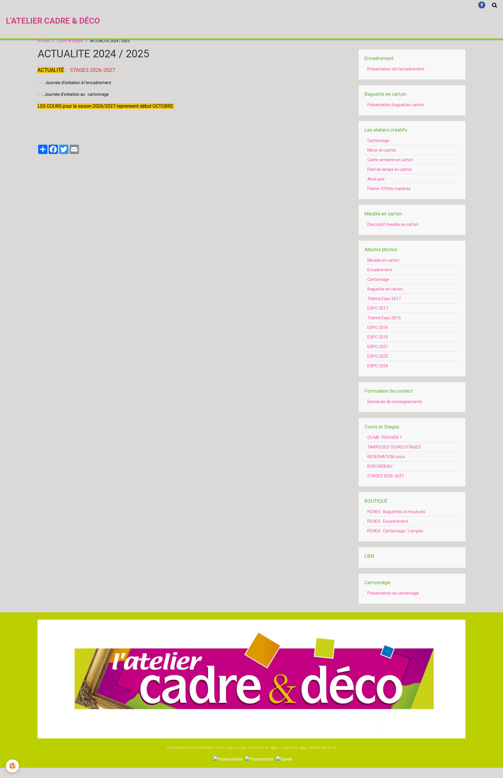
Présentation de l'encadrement (395, 69)
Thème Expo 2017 (384, 298)
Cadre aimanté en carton (390, 159)
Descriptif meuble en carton (392, 224)
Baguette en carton (385, 289)
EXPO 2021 (377, 346)
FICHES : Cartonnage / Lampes (395, 531)
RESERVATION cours (386, 456)
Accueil (44, 41)
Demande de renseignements (394, 401)
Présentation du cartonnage (393, 593)
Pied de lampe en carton (389, 169)
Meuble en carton (383, 260)
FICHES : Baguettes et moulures (396, 511)
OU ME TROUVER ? (384, 437)
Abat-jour (376, 179)
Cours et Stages (70, 41)
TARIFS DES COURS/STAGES (394, 447)
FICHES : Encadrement (387, 521)
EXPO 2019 (377, 337)
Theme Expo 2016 (384, 318)
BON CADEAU (379, 466)
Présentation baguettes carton (395, 104)
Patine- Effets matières (389, 188)
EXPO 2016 (377, 327)
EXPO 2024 (377, 366)
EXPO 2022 (377, 356)
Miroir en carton (381, 150)
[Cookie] (12, 765)
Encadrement (379, 269)
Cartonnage (378, 140)
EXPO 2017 (377, 308)
